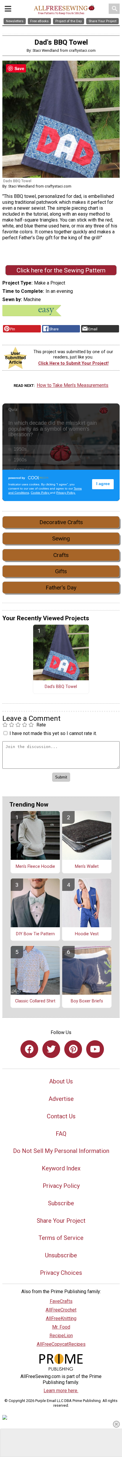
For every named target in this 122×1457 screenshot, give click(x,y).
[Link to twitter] (51, 1049)
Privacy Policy (61, 1185)
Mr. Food (61, 1327)
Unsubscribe (61, 1255)
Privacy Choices (61, 1272)
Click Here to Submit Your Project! (73, 363)
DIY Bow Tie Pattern (35, 934)
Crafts (61, 555)
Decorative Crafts (61, 522)
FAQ (61, 1133)
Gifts (61, 571)
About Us (61, 1081)
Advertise (61, 1098)
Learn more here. (61, 1390)
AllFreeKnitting (61, 1318)
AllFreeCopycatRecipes (61, 1344)
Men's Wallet (87, 866)
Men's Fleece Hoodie (35, 866)
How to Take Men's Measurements (72, 385)
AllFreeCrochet (61, 1310)
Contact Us (61, 1116)
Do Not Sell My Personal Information (61, 1150)
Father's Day (61, 587)
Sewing (61, 538)
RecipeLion (61, 1335)
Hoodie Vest (87, 934)
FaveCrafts (61, 1301)
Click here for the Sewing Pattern (61, 270)
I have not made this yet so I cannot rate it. (53, 733)
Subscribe (61, 1203)
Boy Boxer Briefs (87, 1001)
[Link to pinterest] (73, 1049)
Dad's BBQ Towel (61, 686)
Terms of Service (61, 1237)
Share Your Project (61, 1220)
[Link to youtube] (95, 1049)
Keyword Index (61, 1168)
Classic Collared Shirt (35, 1001)
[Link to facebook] (29, 1049)
